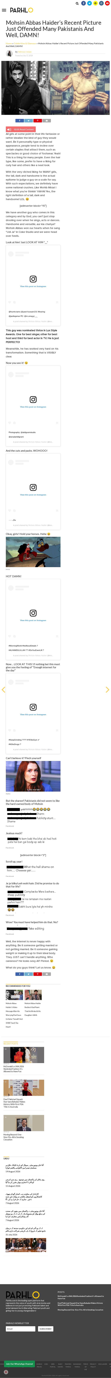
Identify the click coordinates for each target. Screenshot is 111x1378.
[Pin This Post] (37, 120)
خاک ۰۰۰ (12, 520)
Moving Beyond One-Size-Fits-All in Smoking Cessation (80, 1310)
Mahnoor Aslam (24, 52)
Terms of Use (85, 1366)
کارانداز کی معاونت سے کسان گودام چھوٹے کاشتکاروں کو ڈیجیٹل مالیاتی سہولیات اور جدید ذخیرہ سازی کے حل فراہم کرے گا (24, 1196)
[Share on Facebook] (19, 120)
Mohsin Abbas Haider (37, 321)
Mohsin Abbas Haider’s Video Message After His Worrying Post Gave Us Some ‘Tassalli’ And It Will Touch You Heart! (14, 1015)
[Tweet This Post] (28, 120)
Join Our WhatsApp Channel (19, 1364)
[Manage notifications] (6, 1372)
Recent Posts (11, 1044)
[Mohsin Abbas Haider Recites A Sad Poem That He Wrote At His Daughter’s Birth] (33, 999)
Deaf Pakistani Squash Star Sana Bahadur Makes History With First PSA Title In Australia (80, 1304)
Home (9, 43)
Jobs (46, 1364)
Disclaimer (102, 1364)
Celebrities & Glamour (25, 43)
